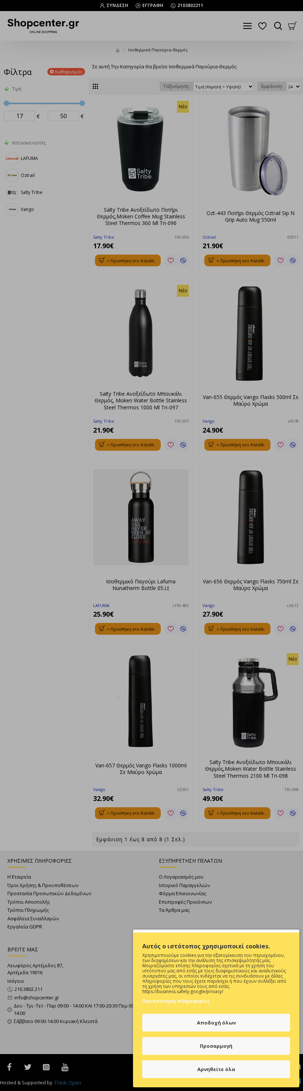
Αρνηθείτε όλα (216, 1069)
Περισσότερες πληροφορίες (176, 1001)
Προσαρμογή (216, 1046)
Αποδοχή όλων (216, 1022)
